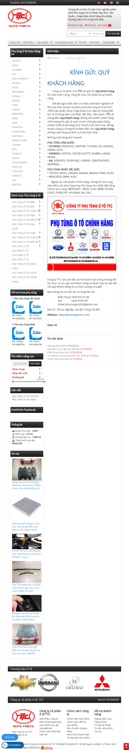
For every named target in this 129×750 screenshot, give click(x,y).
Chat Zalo (10, 737)
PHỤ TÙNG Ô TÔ (20, 246)
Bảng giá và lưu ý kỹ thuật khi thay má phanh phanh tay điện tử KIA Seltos (25, 616)
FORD (15, 105)
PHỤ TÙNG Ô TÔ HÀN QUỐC (23, 226)
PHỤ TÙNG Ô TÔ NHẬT (24, 233)
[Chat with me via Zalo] (18, 307)
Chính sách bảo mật (50, 731)
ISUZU (15, 87)
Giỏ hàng (104, 25)
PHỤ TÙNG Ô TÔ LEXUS (24, 399)
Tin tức (82, 42)
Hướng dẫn (109, 42)
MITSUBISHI (18, 91)
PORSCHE (17, 166)
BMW (15, 118)
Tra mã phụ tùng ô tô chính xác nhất (66, 355)
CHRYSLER (17, 171)
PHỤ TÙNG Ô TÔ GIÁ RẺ (24, 272)
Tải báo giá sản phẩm (78, 737)
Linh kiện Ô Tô (19, 734)
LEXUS (15, 65)
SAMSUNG (17, 135)
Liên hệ (13, 48)
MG (14, 180)
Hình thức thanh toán (78, 734)
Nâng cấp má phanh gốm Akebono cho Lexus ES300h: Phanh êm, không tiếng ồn (26, 485)
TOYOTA (16, 60)
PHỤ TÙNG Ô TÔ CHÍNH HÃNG (24, 279)
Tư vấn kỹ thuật (102, 725)
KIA (14, 74)
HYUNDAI (17, 69)
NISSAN (16, 82)
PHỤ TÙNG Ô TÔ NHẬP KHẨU (24, 266)
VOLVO (15, 157)
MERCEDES (18, 113)
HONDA (16, 96)
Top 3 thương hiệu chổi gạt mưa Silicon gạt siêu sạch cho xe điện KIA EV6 (26, 587)
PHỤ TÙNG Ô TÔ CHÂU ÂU (25, 237)
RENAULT (17, 175)
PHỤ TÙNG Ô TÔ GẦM (23, 202)
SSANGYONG (19, 131)
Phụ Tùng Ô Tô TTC (22, 731)
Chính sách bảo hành (58, 358)
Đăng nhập (77, 25)
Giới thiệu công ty (48, 718)
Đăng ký (91, 25)
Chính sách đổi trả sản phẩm (76, 723)
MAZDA (16, 100)
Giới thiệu (28, 42)
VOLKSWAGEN (19, 162)
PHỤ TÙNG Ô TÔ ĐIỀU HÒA (26, 219)
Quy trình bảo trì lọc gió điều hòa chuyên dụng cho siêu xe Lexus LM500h (26, 650)
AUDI (14, 122)
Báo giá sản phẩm (56, 345)
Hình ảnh (94, 42)
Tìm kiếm (112, 33)
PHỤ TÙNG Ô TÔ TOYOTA (25, 396)
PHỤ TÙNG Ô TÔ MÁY (23, 206)
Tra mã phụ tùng (64, 42)
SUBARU (16, 144)
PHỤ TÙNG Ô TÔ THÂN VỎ (25, 210)
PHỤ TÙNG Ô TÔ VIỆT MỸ (25, 241)
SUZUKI (16, 109)
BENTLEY (16, 184)
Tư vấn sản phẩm (103, 728)
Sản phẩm (42, 42)
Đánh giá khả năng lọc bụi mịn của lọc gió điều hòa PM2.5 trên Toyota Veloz (26, 526)
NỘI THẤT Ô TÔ (20, 259)
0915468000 (14, 745)
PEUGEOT (17, 153)
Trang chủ (14, 42)
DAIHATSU (17, 127)
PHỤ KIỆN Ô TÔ (20, 250)
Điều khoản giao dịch (58, 352)
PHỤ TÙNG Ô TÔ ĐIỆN (23, 215)
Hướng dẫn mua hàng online (103, 720)
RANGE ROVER (19, 140)
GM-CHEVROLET (20, 78)
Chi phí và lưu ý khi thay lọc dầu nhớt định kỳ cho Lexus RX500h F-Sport (26, 554)
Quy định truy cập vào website (63, 348)
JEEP (14, 149)
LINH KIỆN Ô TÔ (20, 255)
